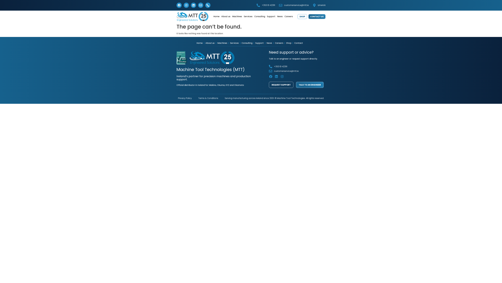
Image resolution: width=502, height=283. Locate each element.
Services (248, 16)
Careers (288, 16)
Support (271, 16)
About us (225, 16)
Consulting (259, 16)
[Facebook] (179, 5)
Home (216, 16)
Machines (237, 16)
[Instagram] (186, 5)
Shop (288, 43)
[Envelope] (200, 5)
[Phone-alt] (207, 5)
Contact (298, 43)
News (280, 16)
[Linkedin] (193, 5)
